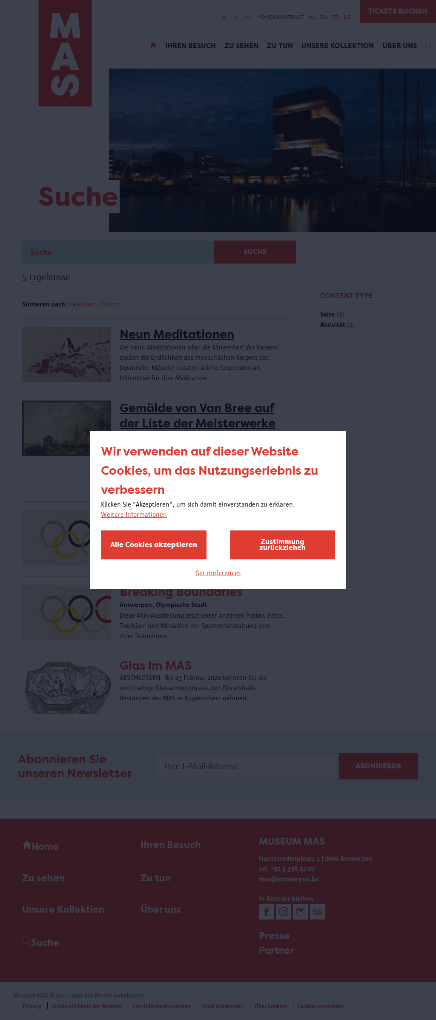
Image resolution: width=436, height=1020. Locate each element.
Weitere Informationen (134, 514)
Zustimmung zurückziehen (282, 545)
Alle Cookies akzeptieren (153, 545)
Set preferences (218, 572)
